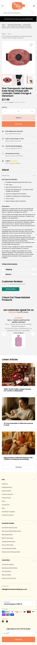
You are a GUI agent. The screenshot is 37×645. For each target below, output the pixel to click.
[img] (12, 314)
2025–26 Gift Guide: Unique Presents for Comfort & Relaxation (17, 391)
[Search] (31, 13)
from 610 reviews (22, 314)
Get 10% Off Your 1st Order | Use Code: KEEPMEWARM (18, 19)
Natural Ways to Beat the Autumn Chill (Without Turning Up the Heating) (16, 458)
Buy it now (17, 124)
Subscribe (18, 640)
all (9, 34)
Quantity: (4, 107)
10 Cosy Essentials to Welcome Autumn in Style (15, 424)
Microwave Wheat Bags (14, 24)
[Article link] (18, 380)
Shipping (11, 102)
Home (3, 24)
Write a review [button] (10, 291)
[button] (3, 6)
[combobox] (18, 13)
